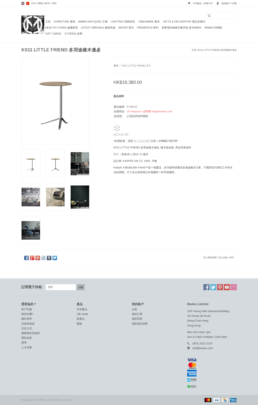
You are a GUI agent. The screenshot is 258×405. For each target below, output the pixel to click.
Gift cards (53, 33)
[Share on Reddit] (43, 258)
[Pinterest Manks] (220, 287)
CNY (34, 3)
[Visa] (212, 359)
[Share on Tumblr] (49, 258)
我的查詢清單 (140, 323)
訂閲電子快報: (32, 287)
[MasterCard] (212, 365)
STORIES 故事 (73, 33)
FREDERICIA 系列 (147, 27)
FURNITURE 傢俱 (64, 21)
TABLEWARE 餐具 (149, 21)
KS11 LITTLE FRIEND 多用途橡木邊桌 (217, 50)
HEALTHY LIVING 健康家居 (61, 27)
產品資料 (119, 96)
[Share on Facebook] (26, 258)
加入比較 (223, 257)
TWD (54, 3)
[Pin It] (38, 258)
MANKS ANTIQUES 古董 (93, 21)
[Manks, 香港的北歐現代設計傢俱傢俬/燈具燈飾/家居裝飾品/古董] (32, 24)
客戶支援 (26, 309)
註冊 (134, 309)
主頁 (48, 21)
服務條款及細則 (30, 333)
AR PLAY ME (121, 134)
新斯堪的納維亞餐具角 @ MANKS (181, 27)
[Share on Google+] (32, 258)
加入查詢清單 (142, 140)
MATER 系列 (126, 27)
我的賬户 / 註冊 (229, 3)
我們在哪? (27, 314)
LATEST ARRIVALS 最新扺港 (98, 27)
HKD (40, 3)
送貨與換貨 (28, 323)
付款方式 (26, 328)
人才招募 (26, 347)
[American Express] (212, 373)
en (22, 3)
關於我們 (26, 318)
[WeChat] (212, 387)
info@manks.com (202, 348)
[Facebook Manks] (206, 287)
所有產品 (82, 309)
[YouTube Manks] (227, 287)
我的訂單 (137, 314)
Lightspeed (67, 400)
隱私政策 (26, 337)
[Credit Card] (224, 400)
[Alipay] (212, 380)
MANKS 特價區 (213, 27)
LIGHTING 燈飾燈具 (123, 21)
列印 (231, 257)
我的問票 (137, 318)
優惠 (79, 323)
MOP (47, 3)
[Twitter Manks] (213, 287)
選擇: (117, 65)
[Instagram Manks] (234, 287)
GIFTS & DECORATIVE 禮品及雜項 (184, 21)
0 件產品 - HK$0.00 (202, 3)
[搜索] (209, 16)
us (27, 3)
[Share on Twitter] (55, 258)
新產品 (81, 318)
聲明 (24, 342)
